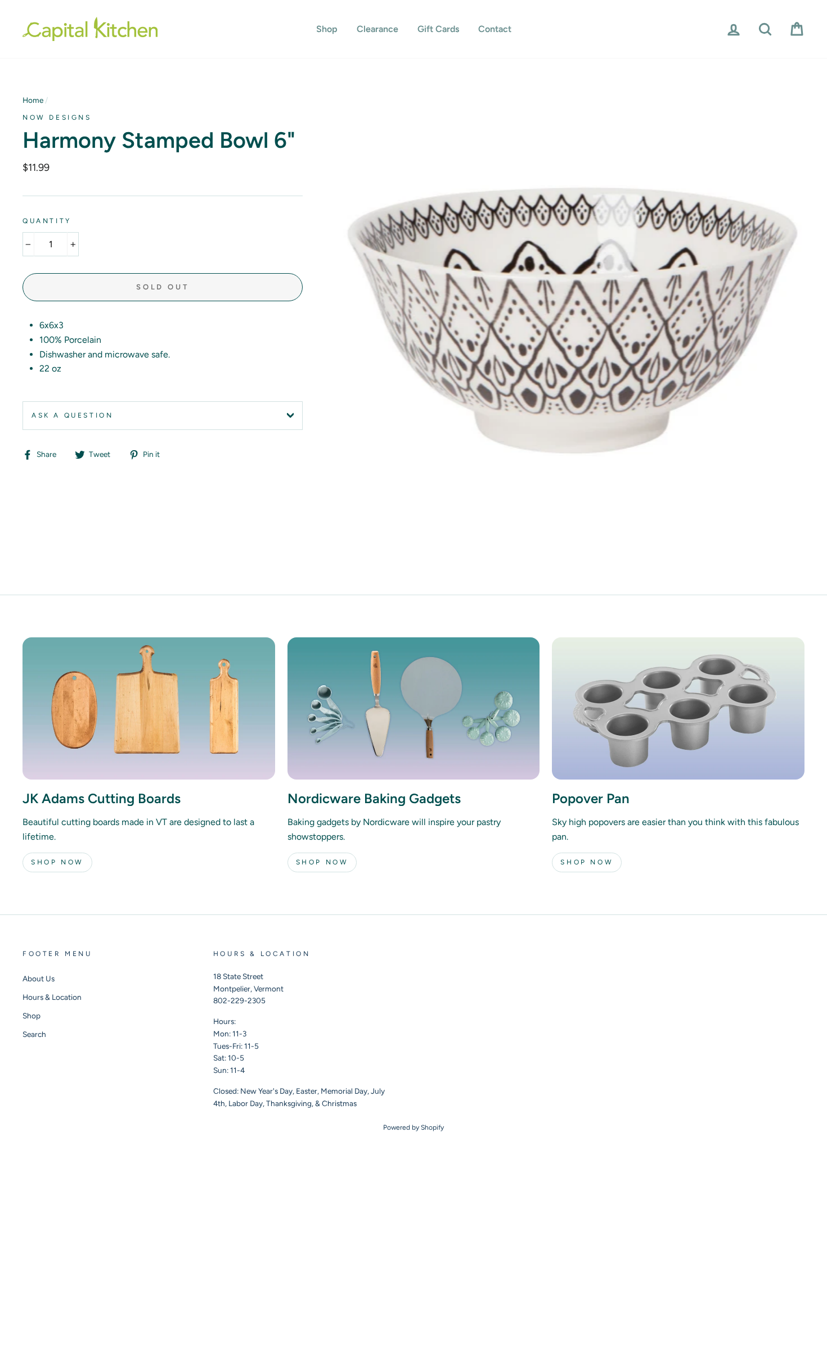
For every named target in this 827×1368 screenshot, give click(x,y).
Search (34, 1034)
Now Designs (57, 117)
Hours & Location (52, 997)
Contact (494, 29)
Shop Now (57, 862)
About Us (39, 978)
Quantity (47, 221)
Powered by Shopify (413, 1127)
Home (33, 100)
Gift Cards (438, 29)
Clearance (377, 29)
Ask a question (72, 415)
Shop (327, 29)
